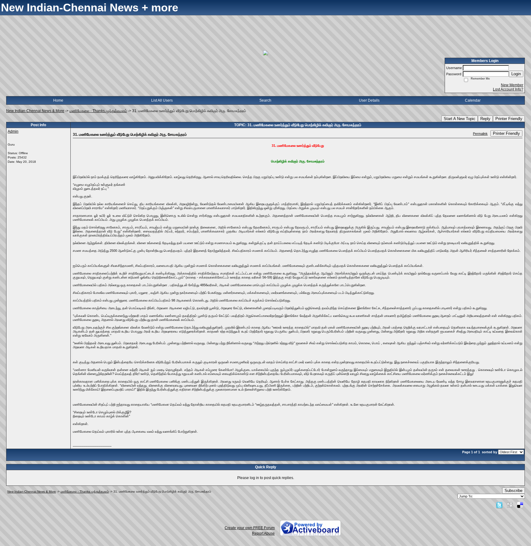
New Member (512, 85)
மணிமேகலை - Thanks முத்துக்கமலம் (98, 111)
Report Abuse (263, 533)
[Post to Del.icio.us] (520, 505)
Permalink (480, 133)
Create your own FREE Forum (250, 528)
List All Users (162, 100)
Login (516, 74)
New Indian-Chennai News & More (35, 111)
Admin (13, 131)
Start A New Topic (459, 118)
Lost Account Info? (508, 89)
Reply (485, 118)
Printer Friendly (508, 118)
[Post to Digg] (509, 505)
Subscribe (513, 490)
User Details (369, 100)
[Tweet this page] (499, 505)
